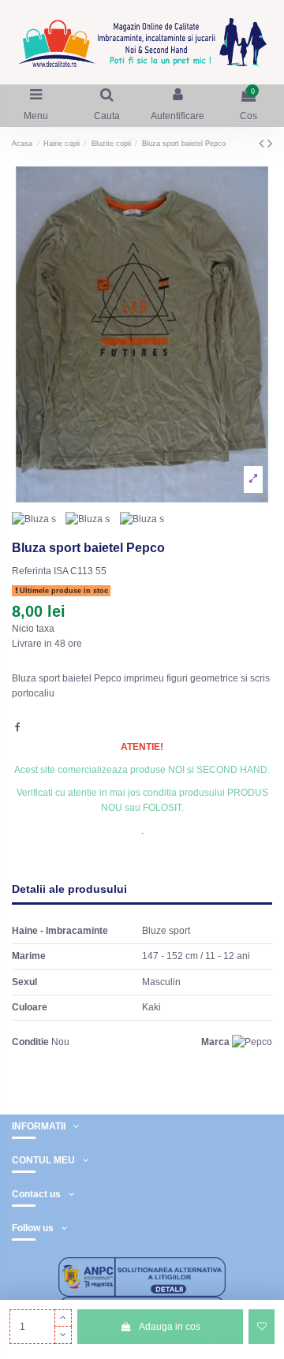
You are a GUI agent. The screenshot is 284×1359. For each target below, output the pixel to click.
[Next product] (269, 143)
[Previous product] (263, 143)
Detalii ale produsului (69, 889)
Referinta (31, 571)
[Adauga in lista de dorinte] (261, 1326)
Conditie (30, 1041)
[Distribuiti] (18, 727)
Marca (215, 1041)
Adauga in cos (169, 1326)
